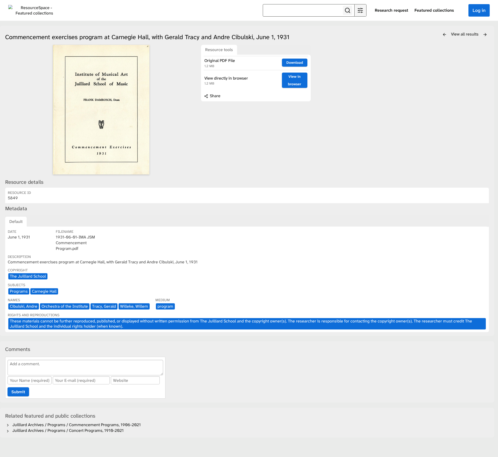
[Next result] (485, 34)
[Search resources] (347, 10)
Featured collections (434, 10)
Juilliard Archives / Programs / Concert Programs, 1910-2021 (67, 430)
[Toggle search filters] (360, 10)
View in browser (294, 80)
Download (294, 62)
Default (16, 221)
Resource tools (219, 49)
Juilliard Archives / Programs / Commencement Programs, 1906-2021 (75, 424)
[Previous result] (444, 34)
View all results (465, 34)
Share (214, 96)
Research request (391, 10)
